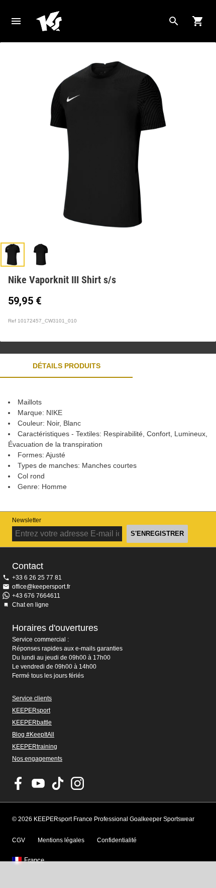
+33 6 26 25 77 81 (37, 577)
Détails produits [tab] (66, 366)
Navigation (16, 21)
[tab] (13, 255)
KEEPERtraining (34, 746)
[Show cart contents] (198, 21)
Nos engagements (37, 758)
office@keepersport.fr (41, 586)
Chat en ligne (30, 604)
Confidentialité (117, 840)
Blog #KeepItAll (33, 734)
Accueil (100, 21)
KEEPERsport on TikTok (57, 783)
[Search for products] (174, 21)
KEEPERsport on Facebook (18, 783)
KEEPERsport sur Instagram (77, 783)
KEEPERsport (31, 710)
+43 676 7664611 (36, 595)
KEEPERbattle (32, 722)
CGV (18, 840)
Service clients (32, 698)
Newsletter (26, 520)
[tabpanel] (108, 444)
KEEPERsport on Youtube (38, 783)
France (34, 860)
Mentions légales (61, 840)
